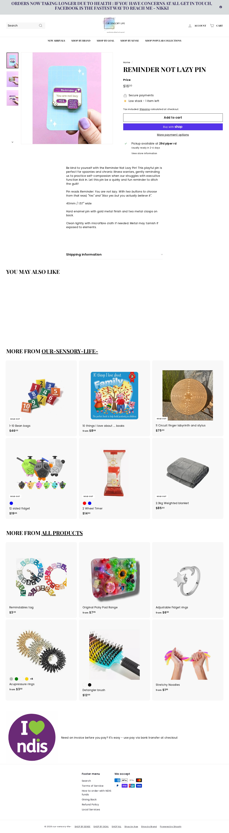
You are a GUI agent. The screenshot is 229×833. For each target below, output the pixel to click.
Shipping (145, 109)
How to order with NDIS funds (96, 792)
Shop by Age (131, 826)
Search (86, 781)
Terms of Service (93, 786)
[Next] (12, 141)
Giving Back (89, 799)
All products (62, 532)
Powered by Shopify (170, 826)
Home (126, 62)
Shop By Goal (105, 40)
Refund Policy (90, 804)
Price (127, 80)
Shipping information (84, 254)
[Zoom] (67, 98)
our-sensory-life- (70, 351)
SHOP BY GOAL (101, 826)
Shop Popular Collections (163, 40)
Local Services (91, 809)
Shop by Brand (81, 40)
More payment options (173, 135)
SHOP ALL (116, 826)
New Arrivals (56, 40)
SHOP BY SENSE (83, 826)
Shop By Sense (129, 40)
